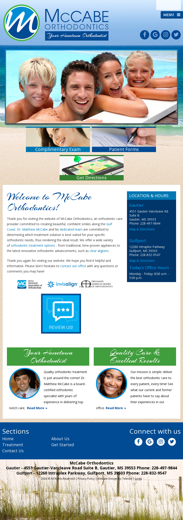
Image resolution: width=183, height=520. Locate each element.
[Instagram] (165, 34)
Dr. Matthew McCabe (32, 229)
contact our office (73, 266)
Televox (127, 479)
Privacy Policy (86, 479)
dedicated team (71, 229)
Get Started (62, 444)
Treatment (12, 444)
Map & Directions (142, 229)
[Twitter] (176, 34)
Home (8, 438)
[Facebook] (144, 34)
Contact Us (13, 450)
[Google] (155, 34)
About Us (60, 438)
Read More (35, 408)
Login (138, 479)
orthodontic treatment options (33, 245)
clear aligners (99, 251)
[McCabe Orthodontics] (56, 41)
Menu (169, 15)
